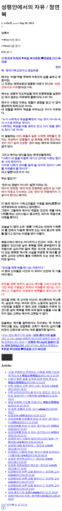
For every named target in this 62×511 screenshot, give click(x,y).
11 (16, 504)
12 (19, 504)
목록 (7, 357)
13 (22, 504)
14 (25, 504)
